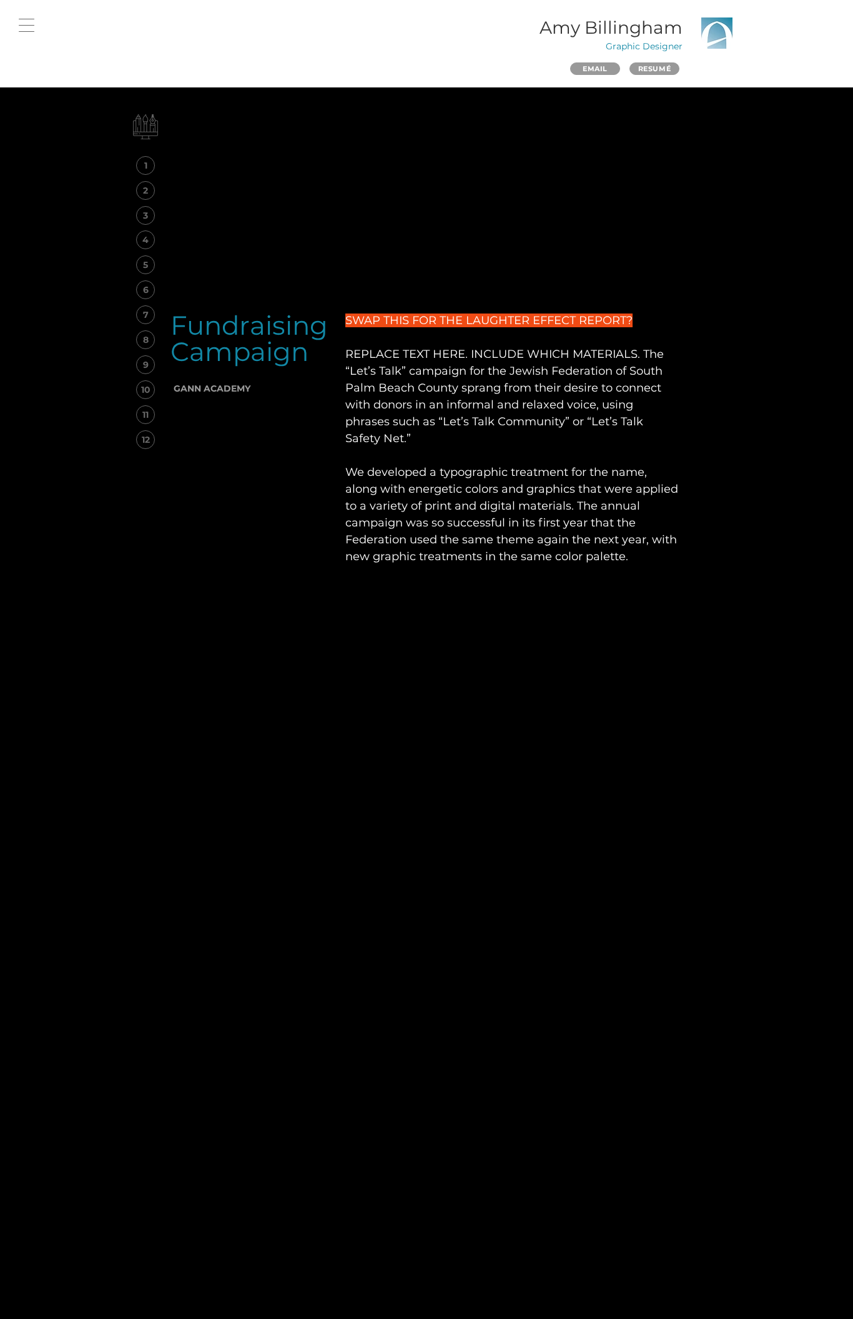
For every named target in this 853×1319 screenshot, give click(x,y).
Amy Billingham (611, 27)
